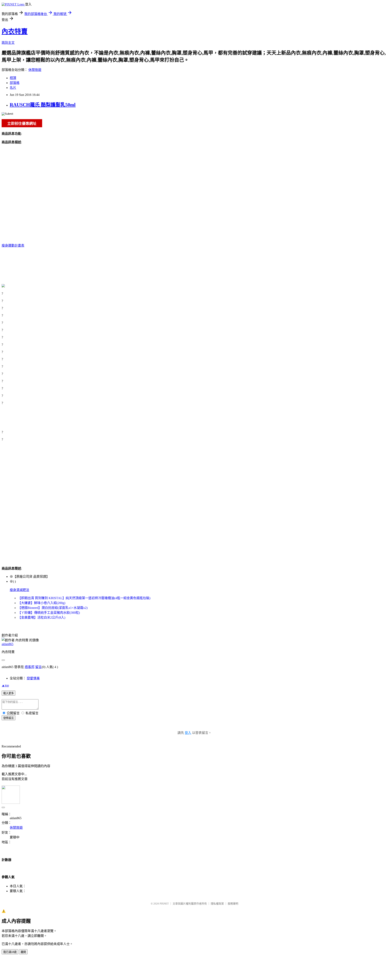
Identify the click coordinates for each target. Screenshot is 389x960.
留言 (38, 667)
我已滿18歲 (10, 952)
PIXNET (164, 903)
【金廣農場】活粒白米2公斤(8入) (41, 617)
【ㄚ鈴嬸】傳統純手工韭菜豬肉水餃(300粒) (49, 612)
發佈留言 (8, 717)
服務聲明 (233, 903)
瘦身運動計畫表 (13, 245)
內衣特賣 (15, 31)
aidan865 (7, 644)
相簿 (13, 78)
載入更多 (8, 693)
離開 (23, 952)
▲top (5, 685)
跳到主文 (8, 42)
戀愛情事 (33, 678)
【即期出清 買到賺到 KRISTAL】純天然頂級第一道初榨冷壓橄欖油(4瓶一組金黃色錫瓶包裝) (84, 598)
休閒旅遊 (34, 70)
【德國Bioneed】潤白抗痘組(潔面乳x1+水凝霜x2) (53, 607)
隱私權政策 (217, 903)
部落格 (14, 82)
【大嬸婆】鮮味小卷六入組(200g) (41, 603)
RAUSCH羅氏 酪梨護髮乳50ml (43, 104)
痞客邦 (29, 667)
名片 (13, 87)
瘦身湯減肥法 (19, 590)
